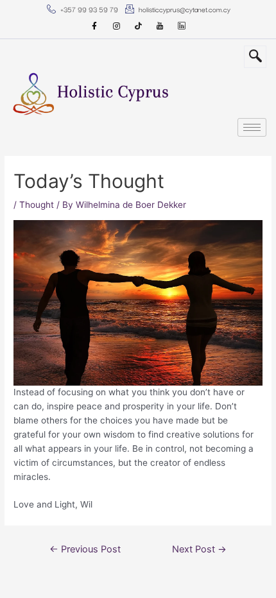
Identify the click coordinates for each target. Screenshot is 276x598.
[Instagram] (116, 26)
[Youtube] (159, 26)
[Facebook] (94, 26)
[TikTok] (138, 26)
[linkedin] (181, 26)
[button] (255, 57)
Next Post (199, 549)
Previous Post (85, 549)
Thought (36, 205)
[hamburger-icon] (251, 127)
